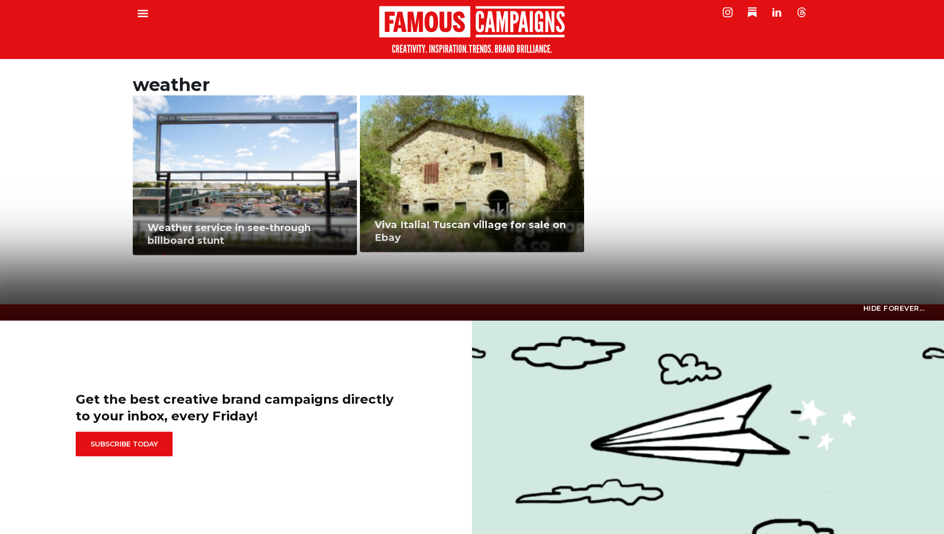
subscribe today (124, 444)
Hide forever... (894, 308)
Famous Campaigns (472, 29)
